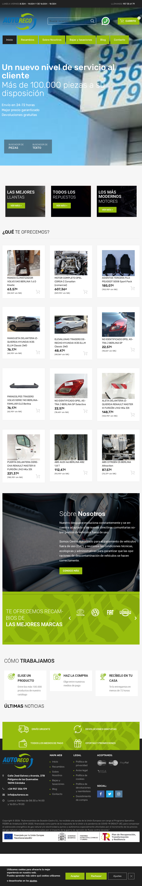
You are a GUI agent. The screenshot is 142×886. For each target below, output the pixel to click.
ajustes (33, 880)
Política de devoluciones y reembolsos (83, 788)
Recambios (27, 39)
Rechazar (96, 876)
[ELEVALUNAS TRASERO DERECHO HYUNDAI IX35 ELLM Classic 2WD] (71, 325)
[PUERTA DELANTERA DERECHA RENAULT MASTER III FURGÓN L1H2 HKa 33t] (23, 447)
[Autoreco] (17, 21)
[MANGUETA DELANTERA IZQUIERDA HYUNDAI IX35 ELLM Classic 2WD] (23, 324)
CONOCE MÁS (71, 570)
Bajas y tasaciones (81, 39)
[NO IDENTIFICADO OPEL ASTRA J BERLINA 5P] (118, 324)
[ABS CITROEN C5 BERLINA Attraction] (118, 447)
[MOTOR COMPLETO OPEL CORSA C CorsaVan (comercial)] (71, 263)
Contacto (119, 39)
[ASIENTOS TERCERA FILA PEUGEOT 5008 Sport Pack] (118, 263)
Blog (103, 39)
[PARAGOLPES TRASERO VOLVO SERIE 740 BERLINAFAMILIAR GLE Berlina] (23, 384)
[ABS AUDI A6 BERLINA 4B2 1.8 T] (71, 447)
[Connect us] (100, 794)
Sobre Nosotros (51, 39)
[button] (70, 618)
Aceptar (75, 876)
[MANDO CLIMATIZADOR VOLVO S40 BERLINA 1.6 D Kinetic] (23, 263)
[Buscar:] (72, 21)
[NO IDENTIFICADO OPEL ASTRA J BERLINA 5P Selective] (71, 386)
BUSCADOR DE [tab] (16, 146)
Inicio (9, 39)
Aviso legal (82, 770)
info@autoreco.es (18, 794)
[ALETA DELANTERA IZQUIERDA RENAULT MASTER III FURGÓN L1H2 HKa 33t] (118, 386)
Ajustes (117, 876)
